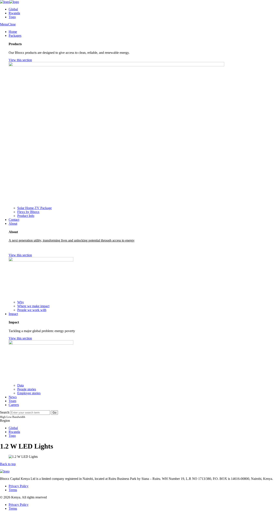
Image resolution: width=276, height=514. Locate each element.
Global (13, 9)
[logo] (9, 2)
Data (20, 385)
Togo (12, 17)
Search (4, 412)
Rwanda (14, 13)
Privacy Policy (18, 486)
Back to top (8, 464)
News (13, 397)
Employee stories (29, 393)
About (13, 223)
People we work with (31, 310)
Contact (14, 219)
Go (54, 412)
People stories (26, 389)
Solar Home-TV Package (34, 208)
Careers (14, 405)
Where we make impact (33, 306)
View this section (20, 60)
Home (13, 31)
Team (12, 401)
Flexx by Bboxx (28, 212)
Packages (15, 35)
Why (20, 302)
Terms (13, 490)
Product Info (25, 216)
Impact (13, 314)
